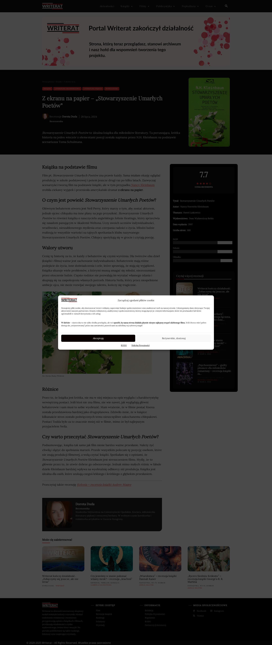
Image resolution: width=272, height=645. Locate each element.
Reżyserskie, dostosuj (174, 338)
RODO (124, 345)
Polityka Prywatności (141, 345)
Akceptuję (98, 338)
